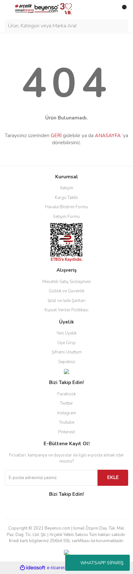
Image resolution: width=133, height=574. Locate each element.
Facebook (66, 394)
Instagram (66, 413)
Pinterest (66, 432)
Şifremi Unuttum (67, 352)
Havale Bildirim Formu (66, 207)
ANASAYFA (108, 135)
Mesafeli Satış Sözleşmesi (66, 282)
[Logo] (41, 9)
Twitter (66, 403)
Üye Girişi (66, 343)
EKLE (113, 477)
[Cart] (121, 9)
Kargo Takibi (66, 198)
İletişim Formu (66, 217)
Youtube (66, 422)
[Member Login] (108, 9)
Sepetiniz (66, 362)
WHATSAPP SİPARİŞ (102, 563)
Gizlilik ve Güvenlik (66, 291)
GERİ (56, 135)
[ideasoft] (33, 568)
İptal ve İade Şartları (67, 301)
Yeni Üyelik (66, 333)
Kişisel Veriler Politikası (66, 310)
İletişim (66, 188)
